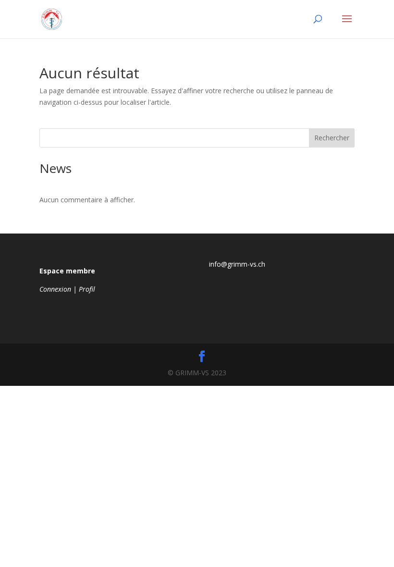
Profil (87, 289)
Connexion (55, 289)
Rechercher (331, 137)
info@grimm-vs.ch (237, 264)
